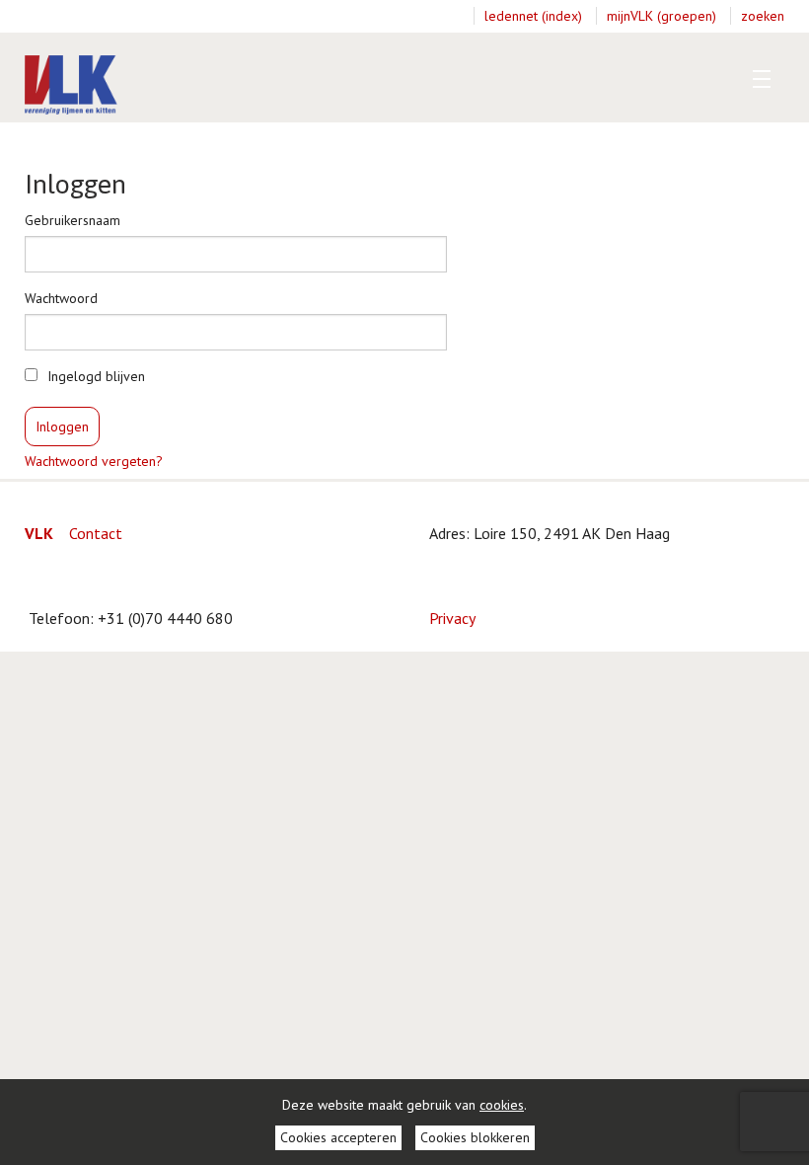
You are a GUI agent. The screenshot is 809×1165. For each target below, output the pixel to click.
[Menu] (757, 79)
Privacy (452, 618)
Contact (95, 533)
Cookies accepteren (338, 1137)
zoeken (762, 16)
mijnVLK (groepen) (661, 16)
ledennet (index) (533, 16)
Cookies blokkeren (475, 1137)
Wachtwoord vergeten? (94, 461)
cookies (501, 1105)
